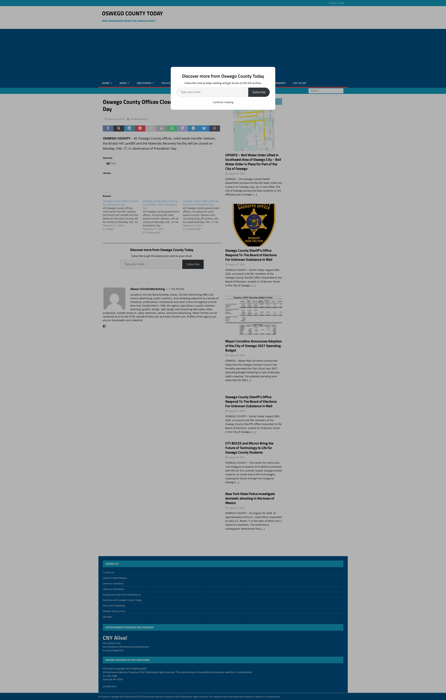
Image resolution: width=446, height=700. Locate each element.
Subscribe (259, 92)
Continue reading (223, 102)
